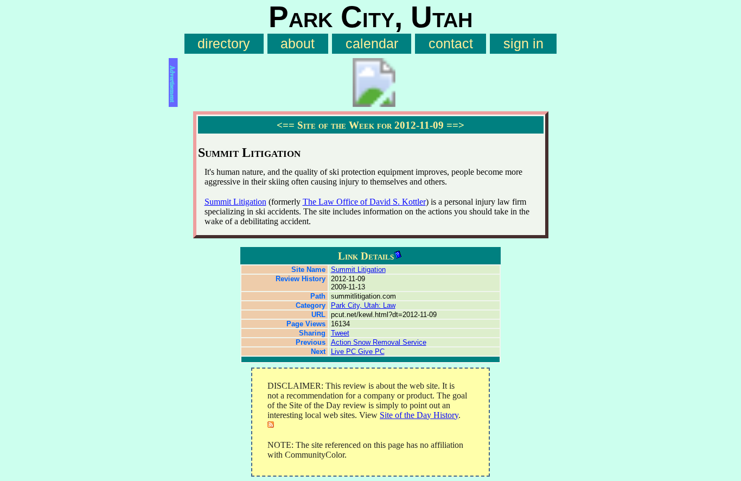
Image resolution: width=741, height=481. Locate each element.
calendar (372, 43)
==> (455, 125)
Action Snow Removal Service (378, 342)
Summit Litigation (235, 201)
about (297, 43)
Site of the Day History (419, 415)
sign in (523, 43)
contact (451, 43)
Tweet (340, 333)
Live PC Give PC (358, 351)
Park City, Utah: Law (363, 305)
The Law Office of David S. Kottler (364, 201)
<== (286, 125)
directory (223, 43)
